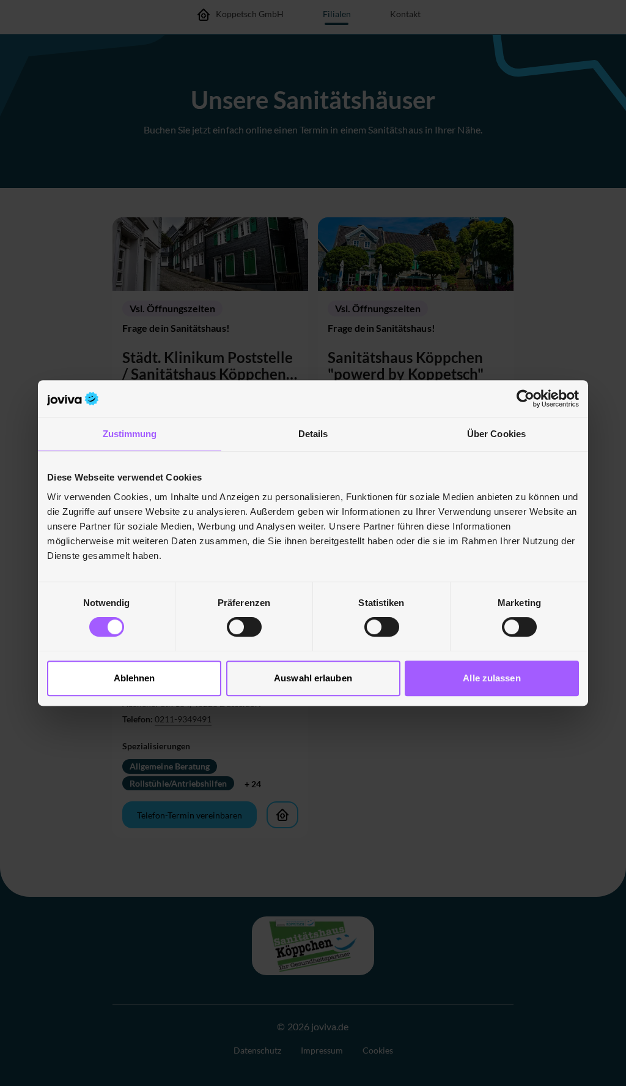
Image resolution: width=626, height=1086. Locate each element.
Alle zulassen (491, 678)
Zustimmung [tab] (130, 434)
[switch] (244, 627)
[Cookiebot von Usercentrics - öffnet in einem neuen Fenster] (525, 398)
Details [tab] (313, 434)
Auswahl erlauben (313, 678)
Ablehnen (134, 678)
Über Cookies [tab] (496, 434)
